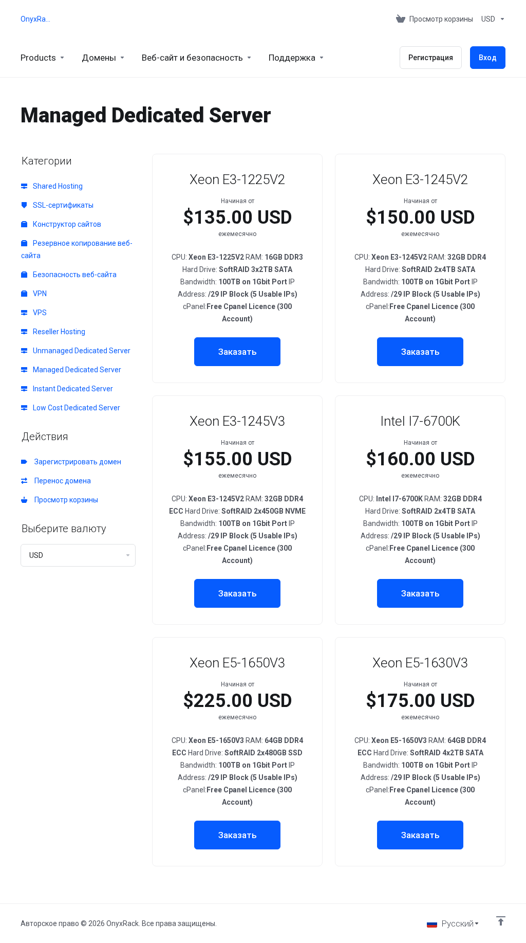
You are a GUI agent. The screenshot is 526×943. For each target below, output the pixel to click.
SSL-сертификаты (62, 205)
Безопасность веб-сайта (74, 274)
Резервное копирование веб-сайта (77, 249)
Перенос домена (61, 481)
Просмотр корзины (64, 500)
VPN (39, 293)
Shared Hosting (57, 186)
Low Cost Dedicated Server (75, 408)
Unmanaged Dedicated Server (80, 351)
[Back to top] (501, 921)
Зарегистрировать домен (76, 462)
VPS (39, 313)
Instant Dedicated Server (72, 389)
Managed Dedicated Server (76, 370)
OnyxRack (35, 19)
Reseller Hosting (58, 332)
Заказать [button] (237, 352)
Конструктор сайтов (66, 224)
